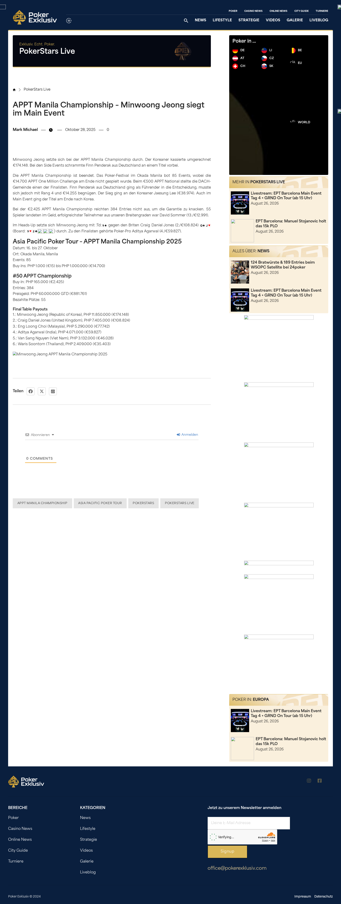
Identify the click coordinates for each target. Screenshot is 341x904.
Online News (278, 11)
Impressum (302, 896)
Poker (233, 11)
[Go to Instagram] (309, 781)
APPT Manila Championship (42, 503)
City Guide (301, 11)
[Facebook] (31, 391)
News (200, 20)
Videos (273, 20)
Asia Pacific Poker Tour (100, 503)
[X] (42, 391)
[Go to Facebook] (320, 781)
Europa (261, 700)
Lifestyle (222, 20)
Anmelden (189, 435)
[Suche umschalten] (186, 20)
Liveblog (318, 20)
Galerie (295, 20)
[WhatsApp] (53, 391)
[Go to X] (330, 781)
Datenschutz (323, 896)
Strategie (248, 20)
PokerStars (143, 503)
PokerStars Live (37, 90)
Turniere (322, 11)
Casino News (253, 11)
